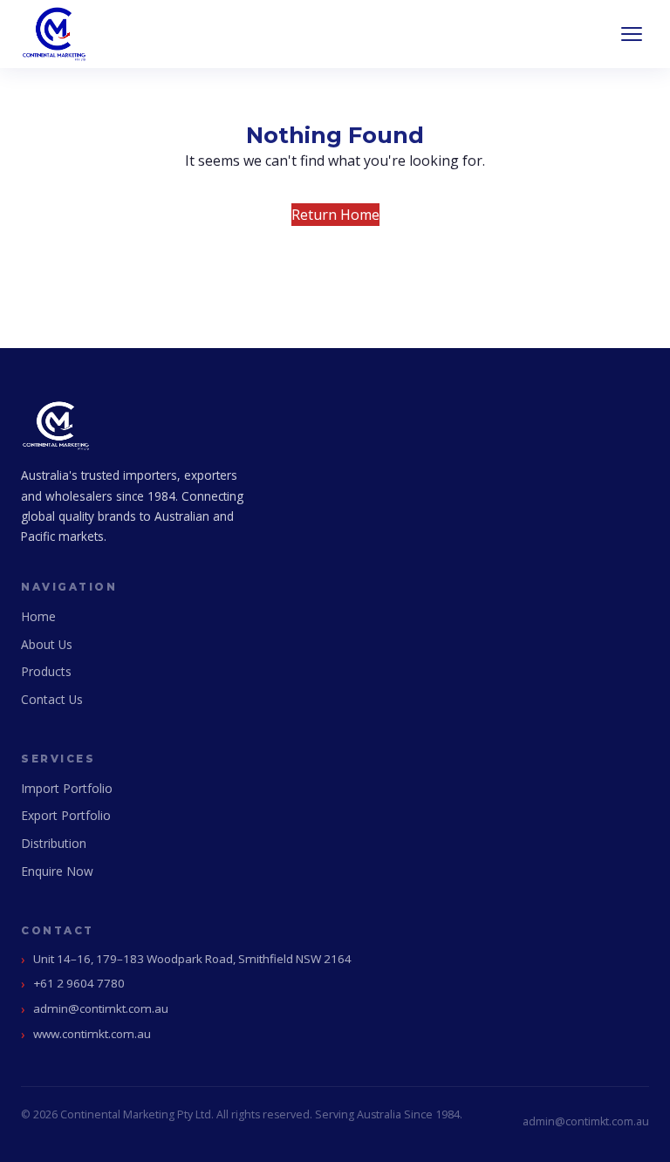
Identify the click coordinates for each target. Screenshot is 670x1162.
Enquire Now (57, 871)
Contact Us (52, 699)
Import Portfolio (67, 788)
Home (38, 616)
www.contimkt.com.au (92, 1034)
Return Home (335, 214)
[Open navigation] (631, 34)
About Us (46, 644)
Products (46, 671)
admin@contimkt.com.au (100, 1008)
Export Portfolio (66, 815)
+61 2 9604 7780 (79, 983)
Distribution (53, 843)
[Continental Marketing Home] (54, 34)
